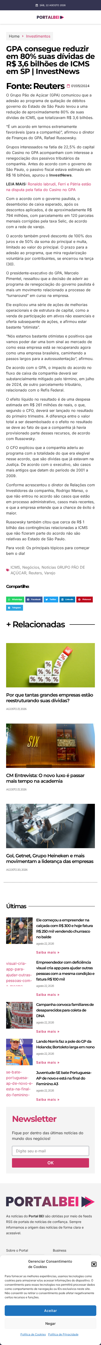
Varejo (49, 573)
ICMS (15, 567)
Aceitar (50, 1310)
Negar (50, 1323)
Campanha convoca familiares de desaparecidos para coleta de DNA (65, 1010)
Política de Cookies (33, 1334)
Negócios (30, 567)
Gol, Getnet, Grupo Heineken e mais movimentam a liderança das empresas (49, 858)
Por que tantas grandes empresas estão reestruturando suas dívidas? (49, 697)
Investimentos (38, 36)
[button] (94, 1264)
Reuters (35, 573)
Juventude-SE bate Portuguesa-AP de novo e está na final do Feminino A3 (63, 1078)
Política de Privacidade (63, 1334)
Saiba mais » (48, 952)
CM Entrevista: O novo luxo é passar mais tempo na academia (45, 778)
